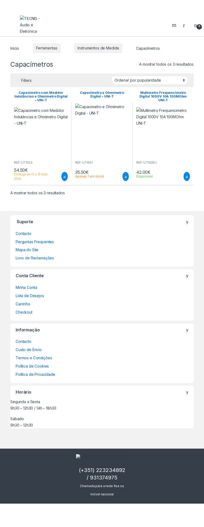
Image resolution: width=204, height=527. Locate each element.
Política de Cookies (32, 366)
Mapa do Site (27, 249)
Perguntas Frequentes (35, 241)
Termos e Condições (34, 358)
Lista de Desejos (30, 295)
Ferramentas (46, 48)
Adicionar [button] (60, 176)
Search (175, 25)
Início (14, 48)
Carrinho (23, 304)
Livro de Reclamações (35, 258)
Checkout (24, 312)
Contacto (23, 233)
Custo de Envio (29, 349)
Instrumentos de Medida (98, 48)
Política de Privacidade (35, 374)
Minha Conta (26, 287)
